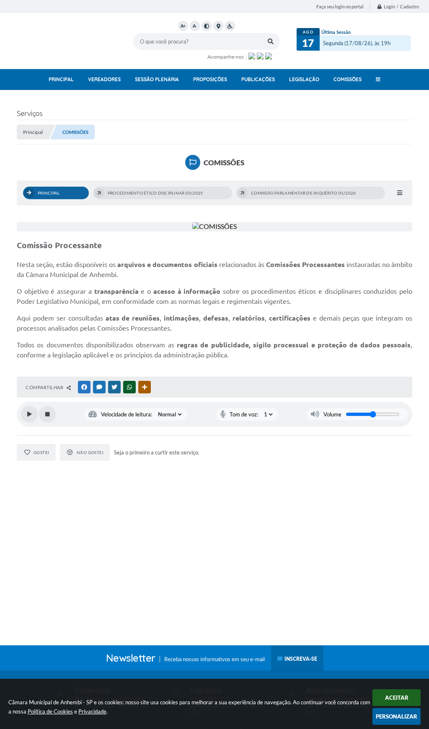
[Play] (29, 414)
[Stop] (47, 414)
